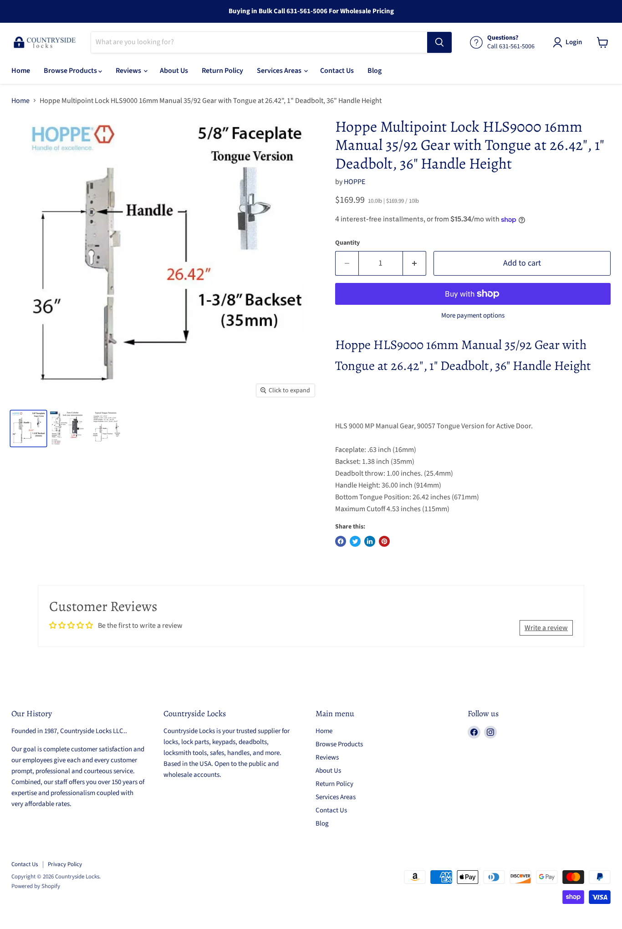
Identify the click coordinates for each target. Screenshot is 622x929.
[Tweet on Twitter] (355, 541)
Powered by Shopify (35, 886)
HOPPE (354, 182)
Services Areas (280, 71)
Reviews (129, 71)
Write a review (546, 628)
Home (20, 71)
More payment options (473, 315)
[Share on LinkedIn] (369, 541)
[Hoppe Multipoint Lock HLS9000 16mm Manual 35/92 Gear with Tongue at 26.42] (28, 429)
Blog (374, 71)
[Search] (439, 42)
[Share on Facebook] (340, 541)
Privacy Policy (65, 864)
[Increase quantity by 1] (414, 263)
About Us (174, 71)
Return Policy (222, 71)
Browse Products (71, 71)
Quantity (347, 242)
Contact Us (337, 71)
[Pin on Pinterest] (384, 541)
